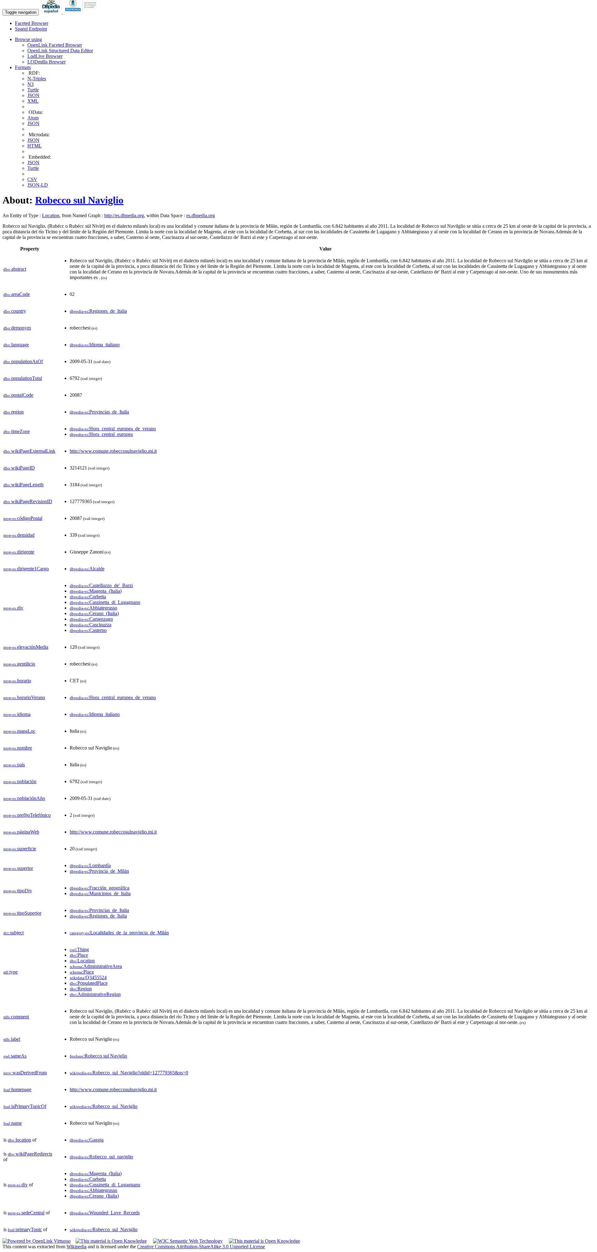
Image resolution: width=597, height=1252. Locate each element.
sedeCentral (26, 1212)
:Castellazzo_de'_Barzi (101, 585)
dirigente (18, 551)
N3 (30, 84)
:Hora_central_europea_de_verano (113, 428)
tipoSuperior (22, 913)
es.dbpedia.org (200, 215)
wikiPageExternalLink (29, 451)
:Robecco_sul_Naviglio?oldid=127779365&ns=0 (129, 1072)
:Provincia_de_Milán (99, 871)
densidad (19, 535)
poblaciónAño (24, 798)
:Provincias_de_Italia (99, 411)
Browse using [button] (28, 39)
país (14, 764)
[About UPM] (81, 12)
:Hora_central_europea (101, 434)
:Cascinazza (90, 624)
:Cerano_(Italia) (94, 613)
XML (33, 101)
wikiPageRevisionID (27, 501)
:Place (79, 955)
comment (16, 1016)
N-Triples (36, 78)
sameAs (14, 1055)
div (13, 607)
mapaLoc (19, 731)
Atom (33, 117)
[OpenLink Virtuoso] (36, 1241)
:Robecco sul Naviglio (98, 1055)
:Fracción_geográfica (99, 887)
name (12, 1123)
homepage (17, 1089)
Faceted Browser (31, 23)
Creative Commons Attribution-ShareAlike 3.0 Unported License (201, 1246)
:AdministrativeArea (96, 966)
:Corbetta (88, 596)
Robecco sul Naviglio (79, 200)
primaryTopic (25, 1229)
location (19, 1139)
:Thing (79, 949)
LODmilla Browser (46, 61)
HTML (34, 145)
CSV (32, 179)
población (19, 781)
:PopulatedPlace (89, 983)
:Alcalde (87, 568)
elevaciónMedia (25, 647)
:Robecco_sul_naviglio (101, 1156)
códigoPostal (22, 518)
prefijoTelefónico (27, 815)
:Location (82, 960)
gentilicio (19, 663)
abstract (14, 269)
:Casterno (88, 630)
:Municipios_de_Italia (100, 893)
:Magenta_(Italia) (96, 591)
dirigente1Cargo (26, 568)
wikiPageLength (23, 484)
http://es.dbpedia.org (124, 215)
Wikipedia (76, 1246)
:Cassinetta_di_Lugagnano (105, 602)
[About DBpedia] (51, 12)
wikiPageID (19, 467)
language (16, 344)
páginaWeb (21, 831)
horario (17, 680)
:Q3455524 (88, 977)
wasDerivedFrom (25, 1072)
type (10, 971)
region (13, 411)
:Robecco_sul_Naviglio (103, 1106)
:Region (81, 988)
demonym (17, 327)
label (11, 1039)
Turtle (33, 89)
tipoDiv (17, 890)
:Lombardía (90, 865)
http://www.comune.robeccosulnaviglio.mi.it (113, 451)
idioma (16, 714)
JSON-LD (37, 185)
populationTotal (22, 378)
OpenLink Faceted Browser (54, 45)
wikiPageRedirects (30, 1153)
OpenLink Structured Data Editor (60, 50)
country (14, 311)
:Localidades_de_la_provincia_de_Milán (119, 932)
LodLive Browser (44, 56)
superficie (19, 848)
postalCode (18, 395)
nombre (17, 747)
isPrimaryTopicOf (24, 1106)
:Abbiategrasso (93, 607)
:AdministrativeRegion (95, 994)
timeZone (16, 431)
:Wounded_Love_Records (105, 1212)
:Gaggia (87, 1139)
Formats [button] (23, 67)
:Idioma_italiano (95, 344)
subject (13, 932)
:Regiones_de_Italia (98, 311)
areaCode (16, 294)
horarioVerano (24, 697)
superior (18, 868)
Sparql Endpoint (31, 28)
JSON (33, 95)
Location (50, 215)
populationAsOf (23, 361)
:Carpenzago (91, 619)
